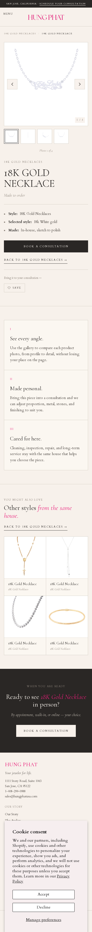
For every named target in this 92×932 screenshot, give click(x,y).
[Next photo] (80, 84)
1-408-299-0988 (15, 791)
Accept (43, 894)
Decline (44, 907)
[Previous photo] (12, 84)
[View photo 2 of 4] (28, 136)
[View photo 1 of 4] (11, 136)
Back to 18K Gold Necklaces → (35, 260)
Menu (8, 14)
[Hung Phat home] (46, 17)
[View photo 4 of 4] (61, 136)
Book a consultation (46, 246)
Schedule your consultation (62, 3)
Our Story (11, 814)
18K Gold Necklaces (20, 33)
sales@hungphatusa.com (21, 796)
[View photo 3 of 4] (44, 136)
